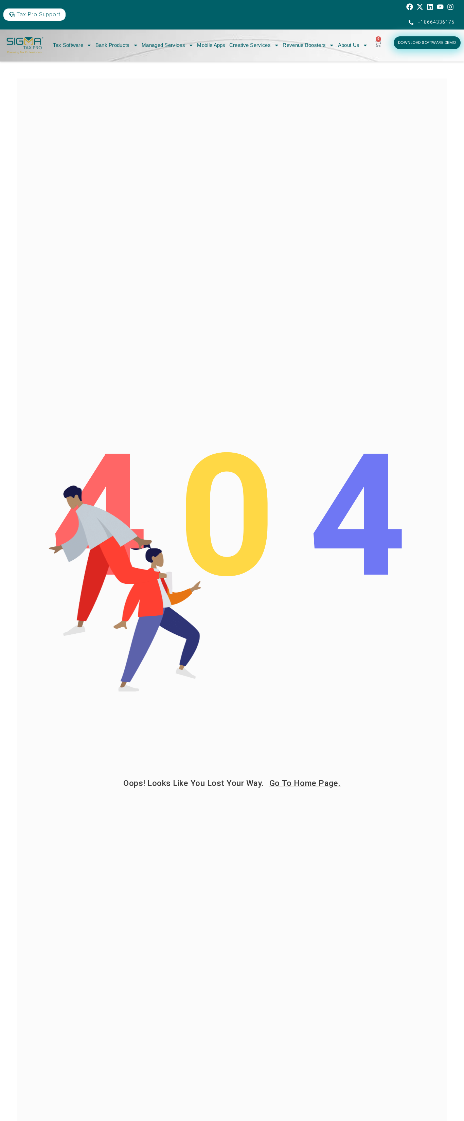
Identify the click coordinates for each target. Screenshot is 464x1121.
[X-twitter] (419, 6)
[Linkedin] (430, 6)
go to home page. (305, 783)
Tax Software (68, 45)
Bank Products (112, 45)
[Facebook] (409, 6)
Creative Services (250, 45)
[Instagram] (450, 6)
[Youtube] (440, 6)
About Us (348, 45)
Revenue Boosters (304, 45)
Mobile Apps (211, 45)
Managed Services (163, 45)
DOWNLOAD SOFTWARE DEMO (427, 42)
